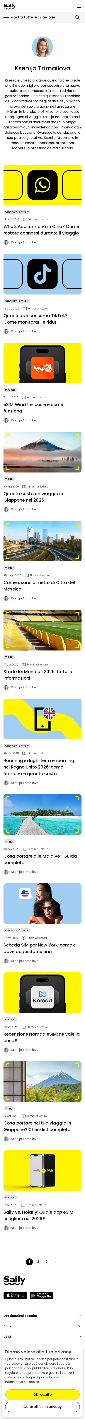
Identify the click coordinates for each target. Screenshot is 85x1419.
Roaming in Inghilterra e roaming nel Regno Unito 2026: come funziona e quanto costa (38, 767)
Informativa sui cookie (22, 1382)
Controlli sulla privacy (42, 1406)
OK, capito (42, 1394)
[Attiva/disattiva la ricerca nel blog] (78, 17)
